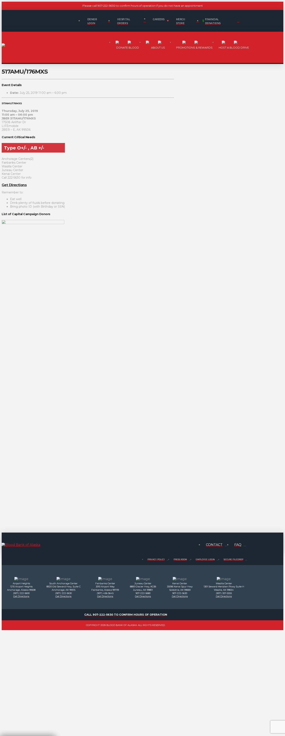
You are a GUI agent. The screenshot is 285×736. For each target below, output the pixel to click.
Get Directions (14, 185)
